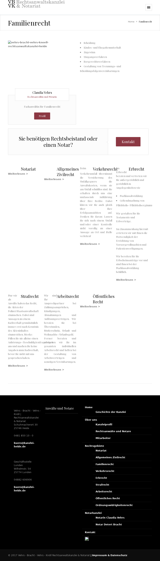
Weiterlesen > (18, 173)
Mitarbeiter (103, 438)
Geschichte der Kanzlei (111, 412)
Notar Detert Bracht (109, 524)
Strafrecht (102, 484)
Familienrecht (105, 464)
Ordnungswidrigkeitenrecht (114, 505)
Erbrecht (101, 478)
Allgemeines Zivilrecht (110, 457)
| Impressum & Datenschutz (109, 555)
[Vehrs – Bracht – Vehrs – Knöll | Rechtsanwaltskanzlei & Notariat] (36, 7)
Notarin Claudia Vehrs (110, 517)
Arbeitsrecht (104, 491)
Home (131, 21)
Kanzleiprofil (104, 424)
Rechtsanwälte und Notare (113, 431)
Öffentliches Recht (108, 498)
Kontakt (128, 141)
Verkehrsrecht (105, 471)
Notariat (101, 450)
